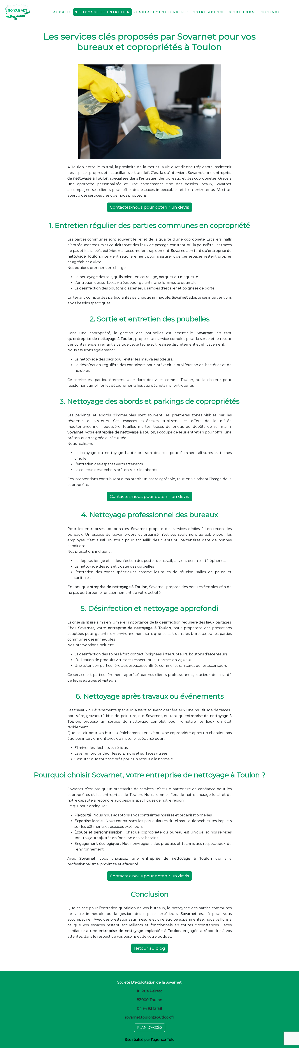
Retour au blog (149, 948)
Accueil (62, 12)
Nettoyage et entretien (102, 12)
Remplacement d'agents (161, 12)
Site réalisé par (149, 1040)
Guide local (243, 12)
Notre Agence (209, 12)
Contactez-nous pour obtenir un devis (149, 207)
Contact (270, 12)
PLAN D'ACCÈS (149, 1027)
